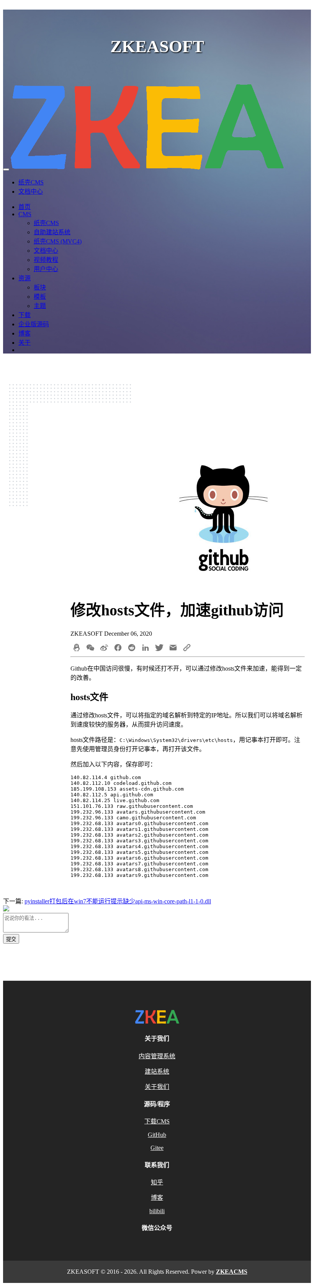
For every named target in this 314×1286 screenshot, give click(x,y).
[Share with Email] (173, 648)
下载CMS (157, 1121)
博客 (24, 333)
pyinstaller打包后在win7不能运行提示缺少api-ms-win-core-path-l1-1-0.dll (118, 901)
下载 (24, 315)
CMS (24, 214)
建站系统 (157, 1071)
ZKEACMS (231, 1271)
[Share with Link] (187, 648)
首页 (24, 207)
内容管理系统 (157, 1056)
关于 (24, 342)
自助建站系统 (52, 232)
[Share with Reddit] (132, 648)
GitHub (157, 1134)
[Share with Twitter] (159, 648)
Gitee (157, 1148)
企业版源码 (33, 324)
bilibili (157, 1211)
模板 (40, 296)
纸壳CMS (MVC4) (58, 241)
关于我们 (157, 1087)
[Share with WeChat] (90, 648)
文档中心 (30, 191)
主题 (40, 306)
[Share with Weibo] (104, 648)
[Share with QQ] (76, 648)
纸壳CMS (31, 182)
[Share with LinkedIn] (145, 648)
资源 (24, 278)
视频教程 (46, 260)
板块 (40, 287)
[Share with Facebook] (118, 648)
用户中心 (46, 269)
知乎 (157, 1182)
